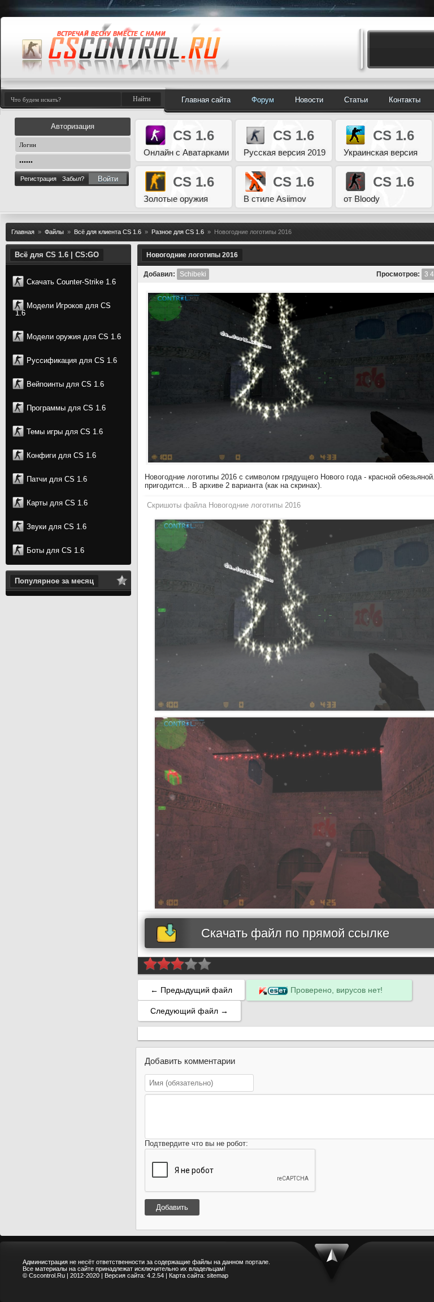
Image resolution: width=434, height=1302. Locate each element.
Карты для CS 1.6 (57, 503)
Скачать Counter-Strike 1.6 (71, 282)
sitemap (217, 1275)
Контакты (404, 100)
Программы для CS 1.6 (66, 408)
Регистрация (38, 178)
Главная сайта (206, 100)
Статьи (356, 100)
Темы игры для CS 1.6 (65, 431)
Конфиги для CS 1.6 (61, 455)
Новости (309, 100)
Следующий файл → (189, 1010)
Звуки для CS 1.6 (56, 526)
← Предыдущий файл (191, 989)
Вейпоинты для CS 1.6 (65, 384)
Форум (262, 100)
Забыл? (73, 178)
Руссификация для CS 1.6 (72, 360)
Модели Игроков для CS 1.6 (63, 309)
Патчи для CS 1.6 (57, 479)
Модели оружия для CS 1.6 (74, 336)
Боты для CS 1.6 (55, 550)
